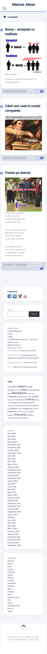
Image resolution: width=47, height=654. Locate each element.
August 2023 (13, 515)
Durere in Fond (30, 363)
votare (25, 418)
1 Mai (10, 337)
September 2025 (14, 453)
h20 (20, 403)
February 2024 (13, 498)
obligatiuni (27, 409)
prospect (24, 412)
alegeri (22, 386)
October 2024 (13, 476)
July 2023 (11, 517)
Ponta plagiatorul (15, 331)
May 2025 (11, 459)
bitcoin (36, 390)
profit (19, 412)
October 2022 (13, 543)
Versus (10, 609)
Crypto (10, 569)
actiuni (10, 387)
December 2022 (14, 537)
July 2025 (11, 456)
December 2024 (14, 470)
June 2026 (12, 434)
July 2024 (11, 484)
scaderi (10, 418)
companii (12, 396)
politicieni (12, 412)
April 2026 (12, 439)
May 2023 (11, 523)
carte (29, 393)
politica (35, 409)
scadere (30, 415)
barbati (30, 390)
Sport (10, 594)
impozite (11, 406)
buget (10, 393)
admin (23, 91)
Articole (11, 561)
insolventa (18, 406)
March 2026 (12, 442)
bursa (16, 393)
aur (16, 390)
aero (15, 386)
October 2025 (13, 450)
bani (24, 389)
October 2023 (13, 509)
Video (10, 611)
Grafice (11, 578)
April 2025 (12, 461)
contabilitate (22, 397)
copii (29, 397)
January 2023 (13, 534)
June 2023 (12, 520)
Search (10, 310)
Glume (10, 575)
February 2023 (13, 531)
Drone (10, 334)
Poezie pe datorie (17, 173)
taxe (15, 418)
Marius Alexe (23, 4)
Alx (37, 640)
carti (32, 393)
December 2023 (14, 503)
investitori (34, 405)
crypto (35, 396)
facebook (11, 400)
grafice (16, 403)
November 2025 (14, 448)
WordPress (22, 640)
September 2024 (14, 478)
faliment (18, 400)
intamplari (12, 583)
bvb (24, 393)
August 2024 (13, 481)
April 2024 (12, 492)
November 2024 (14, 473)
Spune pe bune (35, 265)
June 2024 (12, 487)
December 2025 (14, 445)
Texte (10, 603)
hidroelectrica (28, 403)
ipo (9, 409)
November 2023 (14, 506)
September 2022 (14, 545)
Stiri (9, 600)
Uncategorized (14, 606)
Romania (20, 414)
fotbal (30, 399)
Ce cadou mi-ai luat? (27, 351)
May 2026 (11, 436)
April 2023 (12, 526)
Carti (10, 566)
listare (13, 408)
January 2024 (13, 501)
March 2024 (12, 495)
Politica (11, 592)
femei (24, 400)
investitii (26, 406)
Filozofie (11, 572)
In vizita (11, 581)
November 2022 (14, 540)
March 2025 (12, 464)
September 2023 (14, 512)
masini (20, 409)
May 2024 (11, 489)
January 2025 (13, 467)
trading (19, 418)
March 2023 (12, 529)
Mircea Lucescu (14, 345)
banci (19, 390)
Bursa (30, 91)
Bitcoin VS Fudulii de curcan (25, 367)
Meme (10, 589)
